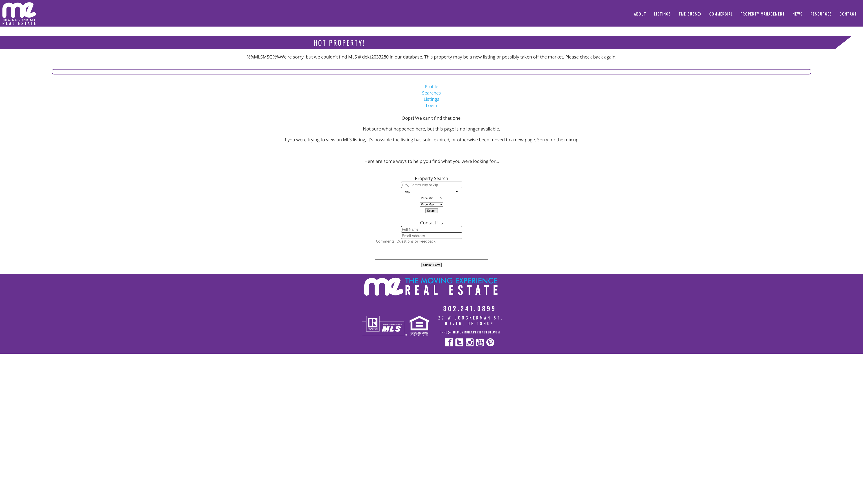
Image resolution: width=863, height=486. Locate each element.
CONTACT (848, 14)
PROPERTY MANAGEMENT (763, 14)
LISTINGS (662, 14)
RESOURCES (821, 14)
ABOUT (640, 14)
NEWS (798, 14)
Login (431, 105)
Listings (431, 99)
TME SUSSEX (690, 14)
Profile (431, 86)
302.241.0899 (469, 308)
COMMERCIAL (721, 14)
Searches (431, 93)
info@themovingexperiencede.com (470, 332)
